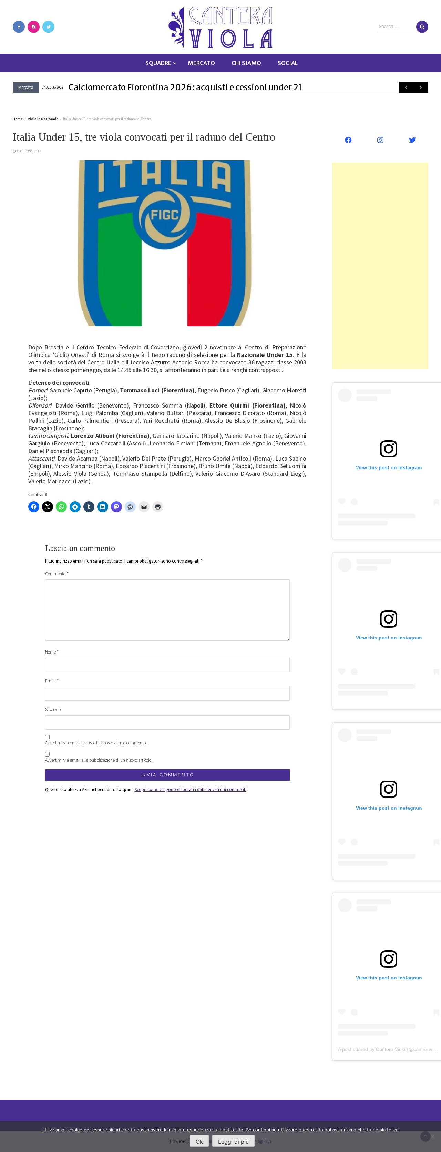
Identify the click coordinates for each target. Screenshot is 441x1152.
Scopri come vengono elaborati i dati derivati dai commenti (190, 789)
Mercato (201, 63)
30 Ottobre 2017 (28, 151)
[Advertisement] (380, 266)
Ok (199, 1141)
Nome (52, 652)
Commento (56, 574)
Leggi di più (233, 1141)
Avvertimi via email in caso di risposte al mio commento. (96, 743)
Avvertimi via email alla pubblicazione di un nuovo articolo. (98, 760)
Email (52, 681)
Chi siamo (246, 63)
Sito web (53, 709)
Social (288, 63)
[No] (432, 1136)
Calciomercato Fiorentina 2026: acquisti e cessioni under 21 (185, 87)
